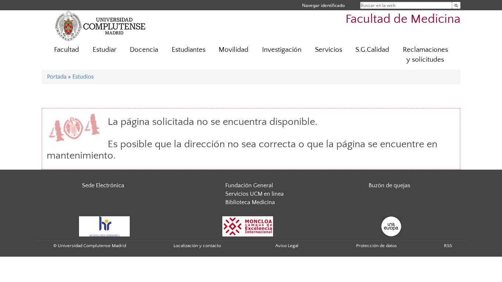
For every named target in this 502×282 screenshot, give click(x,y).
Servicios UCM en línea (254, 194)
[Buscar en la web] (456, 5)
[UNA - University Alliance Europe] (391, 226)
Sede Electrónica (103, 185)
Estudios (83, 76)
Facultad (66, 50)
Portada (57, 76)
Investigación (281, 50)
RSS (448, 245)
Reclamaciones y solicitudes (425, 55)
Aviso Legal (286, 245)
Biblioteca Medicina (250, 202)
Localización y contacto (197, 245)
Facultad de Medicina (402, 19)
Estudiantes (188, 50)
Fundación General (249, 185)
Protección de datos (376, 245)
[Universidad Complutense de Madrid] (100, 25)
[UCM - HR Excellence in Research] (104, 226)
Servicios (328, 50)
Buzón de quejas (389, 185)
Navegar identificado (323, 5)
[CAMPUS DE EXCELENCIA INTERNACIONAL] (247, 226)
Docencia (144, 50)
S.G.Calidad (372, 50)
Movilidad (233, 50)
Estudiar (104, 50)
